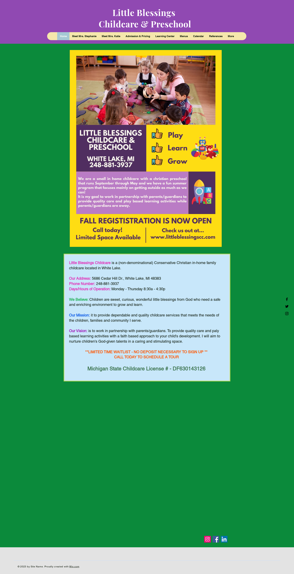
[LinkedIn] (224, 539)
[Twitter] (287, 306)
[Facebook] (287, 299)
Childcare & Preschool (145, 24)
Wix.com (74, 566)
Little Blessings (145, 12)
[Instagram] (287, 313)
